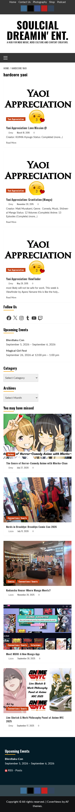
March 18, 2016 (23, 132)
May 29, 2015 (22, 283)
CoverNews (54, 801)
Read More (11, 143)
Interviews (36, 645)
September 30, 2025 (26, 658)
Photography (40, 2)
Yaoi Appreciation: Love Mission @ (26, 128)
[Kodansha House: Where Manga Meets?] (37, 563)
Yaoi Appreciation (16, 119)
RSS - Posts (14, 770)
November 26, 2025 (26, 594)
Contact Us (24, 2)
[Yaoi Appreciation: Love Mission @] (37, 100)
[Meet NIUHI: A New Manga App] (37, 627)
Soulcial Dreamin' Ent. (37, 30)
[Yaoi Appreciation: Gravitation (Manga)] (37, 172)
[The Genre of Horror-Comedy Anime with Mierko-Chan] (37, 436)
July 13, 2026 (23, 531)
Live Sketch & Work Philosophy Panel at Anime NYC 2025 (35, 719)
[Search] (69, 58)
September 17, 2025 (25, 725)
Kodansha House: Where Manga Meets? (28, 590)
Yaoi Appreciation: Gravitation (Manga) (29, 200)
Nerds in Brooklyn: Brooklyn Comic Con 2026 (31, 527)
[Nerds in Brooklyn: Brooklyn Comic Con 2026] (37, 499)
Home (12, 2)
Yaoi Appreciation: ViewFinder (23, 279)
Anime (11, 454)
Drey (11, 133)
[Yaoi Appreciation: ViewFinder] (37, 251)
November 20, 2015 (25, 204)
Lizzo (11, 531)
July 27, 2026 (23, 467)
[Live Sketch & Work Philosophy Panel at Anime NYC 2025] (37, 690)
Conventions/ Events (17, 517)
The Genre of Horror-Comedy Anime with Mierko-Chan (37, 463)
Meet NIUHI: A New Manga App (23, 654)
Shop (52, 2)
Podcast (61, 2)
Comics (11, 581)
